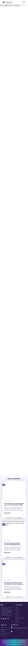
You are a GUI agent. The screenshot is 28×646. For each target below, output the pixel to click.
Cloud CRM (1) (5, 425)
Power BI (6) (5, 441)
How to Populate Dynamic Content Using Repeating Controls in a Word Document (13, 544)
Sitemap (7, 642)
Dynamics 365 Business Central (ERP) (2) (12, 433)
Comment (4, 393)
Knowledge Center (19, 618)
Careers (17, 615)
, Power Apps (6, 25)
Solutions (17, 613)
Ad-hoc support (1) (7, 423)
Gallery (17, 620)
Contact (17, 622)
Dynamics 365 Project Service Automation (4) (13, 438)
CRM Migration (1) (6, 427)
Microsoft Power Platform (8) (9, 428)
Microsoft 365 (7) (6, 432)
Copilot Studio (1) (6, 422)
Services (17, 611)
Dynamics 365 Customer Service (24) (11, 458)
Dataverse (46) (6, 459)
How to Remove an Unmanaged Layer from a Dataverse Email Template (14, 505)
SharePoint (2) (6, 451)
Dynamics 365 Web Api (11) (9, 463)
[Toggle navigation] (24, 2)
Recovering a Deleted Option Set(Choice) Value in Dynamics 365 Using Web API (14, 584)
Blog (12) (4, 468)
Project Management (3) (8, 435)
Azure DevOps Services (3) (9, 473)
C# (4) (4, 453)
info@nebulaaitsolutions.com (20, 628)
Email (3, 381)
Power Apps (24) (6, 456)
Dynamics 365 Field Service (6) (10, 440)
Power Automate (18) (7, 455)
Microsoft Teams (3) (7, 436)
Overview (3, 627)
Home (16, 607)
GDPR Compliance (10, 644)
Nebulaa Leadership (5, 633)
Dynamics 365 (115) (7, 466)
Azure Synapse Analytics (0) (9, 469)
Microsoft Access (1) (7, 420)
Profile (3, 387)
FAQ (3, 642)
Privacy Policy (19, 644)
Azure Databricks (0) (7, 474)
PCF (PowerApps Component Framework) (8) (13, 447)
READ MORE (7, 513)
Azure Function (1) (6, 471)
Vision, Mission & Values (5, 630)
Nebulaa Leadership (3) (8, 443)
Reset (16, 402)
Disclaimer (12, 642)
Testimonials (4, 635)
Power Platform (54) (7, 461)
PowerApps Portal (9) (7, 445)
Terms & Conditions (20, 642)
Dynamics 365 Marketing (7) (9, 450)
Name (3, 376)
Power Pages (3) (6, 430)
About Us (17, 609)
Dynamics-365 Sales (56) (8, 464)
